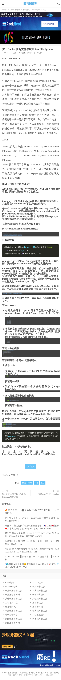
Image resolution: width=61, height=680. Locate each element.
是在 (42, 483)
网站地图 (49, 675)
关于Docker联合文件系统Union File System (27, 49)
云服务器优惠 (38, 586)
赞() (32, 466)
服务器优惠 (37, 603)
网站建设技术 (38, 615)
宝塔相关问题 (11, 603)
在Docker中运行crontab (48, 494)
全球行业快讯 (38, 594)
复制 (30, 483)
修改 (24, 483)
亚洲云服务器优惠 (13, 590)
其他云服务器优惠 (13, 599)
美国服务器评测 (12, 623)
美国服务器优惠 (39, 619)
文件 (36, 483)
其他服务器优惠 (39, 599)
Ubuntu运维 (37, 582)
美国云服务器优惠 (13, 619)
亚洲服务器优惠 (39, 590)
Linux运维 (36, 10)
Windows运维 (11, 586)
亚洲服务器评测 (12, 594)
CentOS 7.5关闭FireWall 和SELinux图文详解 (14, 495)
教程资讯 (26, 10)
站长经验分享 (11, 615)
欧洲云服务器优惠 (13, 611)
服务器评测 (30, 3)
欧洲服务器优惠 (39, 611)
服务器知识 (10, 607)
